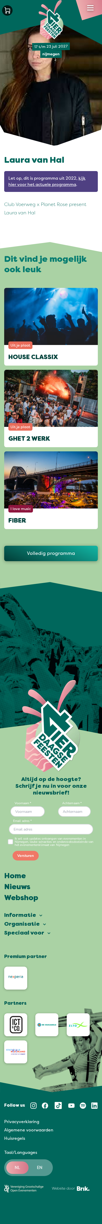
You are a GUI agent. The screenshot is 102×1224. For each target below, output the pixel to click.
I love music (20, 508)
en (39, 1167)
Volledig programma (51, 553)
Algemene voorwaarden (28, 1130)
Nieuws (17, 887)
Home (15, 876)
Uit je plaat (20, 345)
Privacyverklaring (21, 1121)
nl (17, 1167)
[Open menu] (90, 7)
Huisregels (14, 1138)
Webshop (21, 898)
